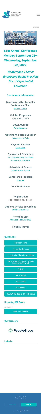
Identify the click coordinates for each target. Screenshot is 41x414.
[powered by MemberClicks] (20, 411)
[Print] (36, 27)
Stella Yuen (20, 148)
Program (20, 180)
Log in (28, 405)
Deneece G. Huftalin (20, 138)
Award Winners (20, 128)
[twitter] (20, 397)
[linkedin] (16, 397)
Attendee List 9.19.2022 (20, 220)
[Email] (38, 27)
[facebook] (24, 397)
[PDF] (34, 27)
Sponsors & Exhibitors (20, 160)
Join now (12, 405)
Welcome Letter (20, 109)
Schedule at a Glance (20, 170)
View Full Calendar (20, 311)
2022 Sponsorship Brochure (20, 157)
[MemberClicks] (15, 14)
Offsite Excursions (20, 210)
